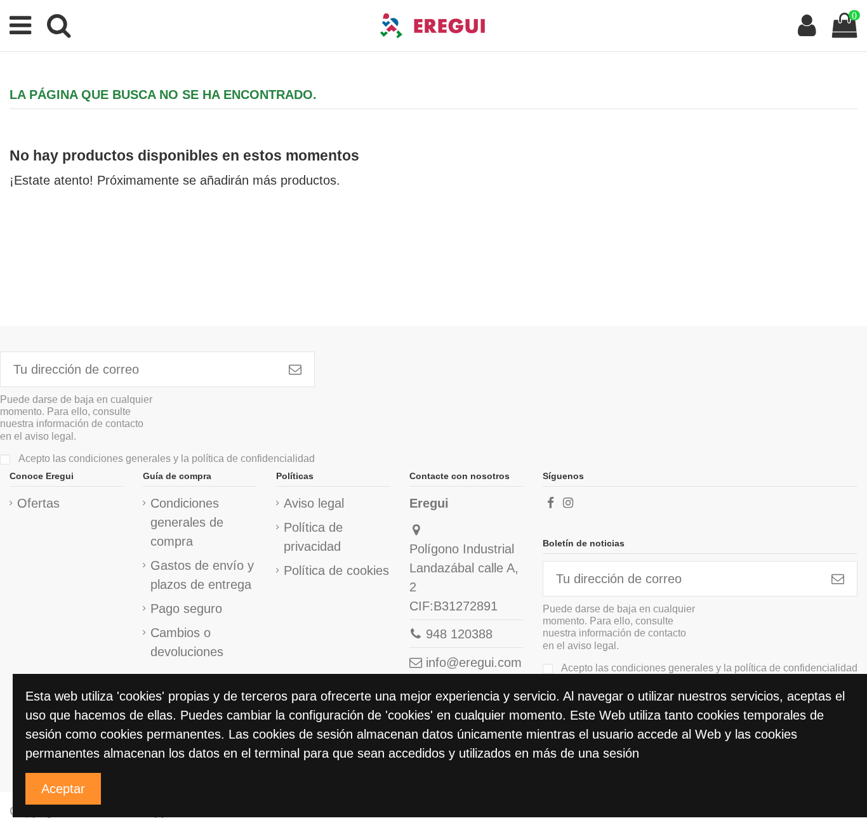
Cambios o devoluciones (186, 642)
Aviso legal (314, 503)
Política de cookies (336, 570)
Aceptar (63, 789)
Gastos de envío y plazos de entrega (202, 574)
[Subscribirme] (295, 369)
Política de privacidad (313, 536)
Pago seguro (186, 609)
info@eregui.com (474, 662)
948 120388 (459, 634)
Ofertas (38, 503)
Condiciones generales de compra (186, 522)
